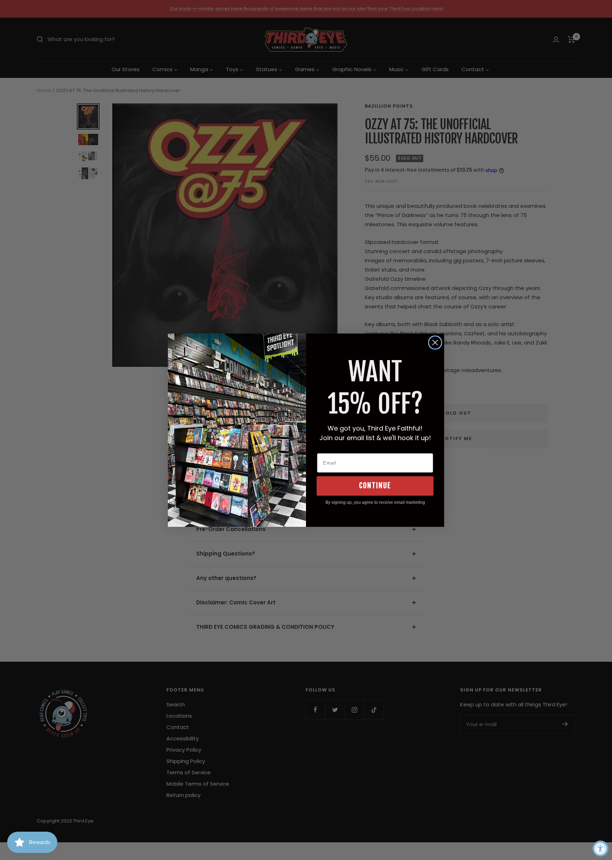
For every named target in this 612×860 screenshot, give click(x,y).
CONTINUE (375, 485)
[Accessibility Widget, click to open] (600, 848)
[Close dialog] (435, 342)
